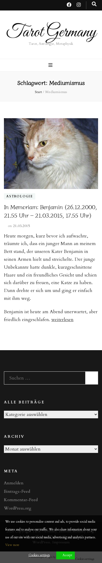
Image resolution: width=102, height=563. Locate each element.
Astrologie (19, 196)
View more (12, 545)
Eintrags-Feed (17, 491)
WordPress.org (17, 508)
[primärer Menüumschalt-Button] (51, 65)
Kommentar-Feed (21, 500)
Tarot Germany (51, 32)
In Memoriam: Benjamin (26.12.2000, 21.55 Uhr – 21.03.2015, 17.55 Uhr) (50, 210)
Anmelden (14, 483)
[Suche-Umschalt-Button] (94, 4)
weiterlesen (62, 319)
